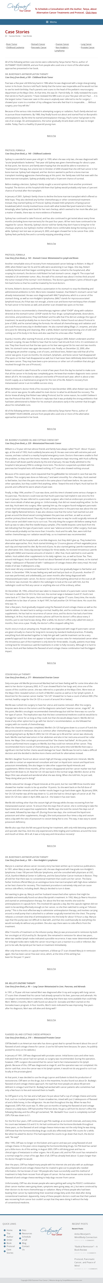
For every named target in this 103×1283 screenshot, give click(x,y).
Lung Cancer (86, 44)
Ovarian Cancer (62, 44)
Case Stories (27, 36)
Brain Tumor (11, 44)
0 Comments (90, 1240)
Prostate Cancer (87, 47)
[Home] (6, 36)
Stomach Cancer (38, 44)
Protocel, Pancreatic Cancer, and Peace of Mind (84, 1262)
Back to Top (51, 136)
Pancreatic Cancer (38, 47)
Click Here (91, 12)
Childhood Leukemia (15, 47)
